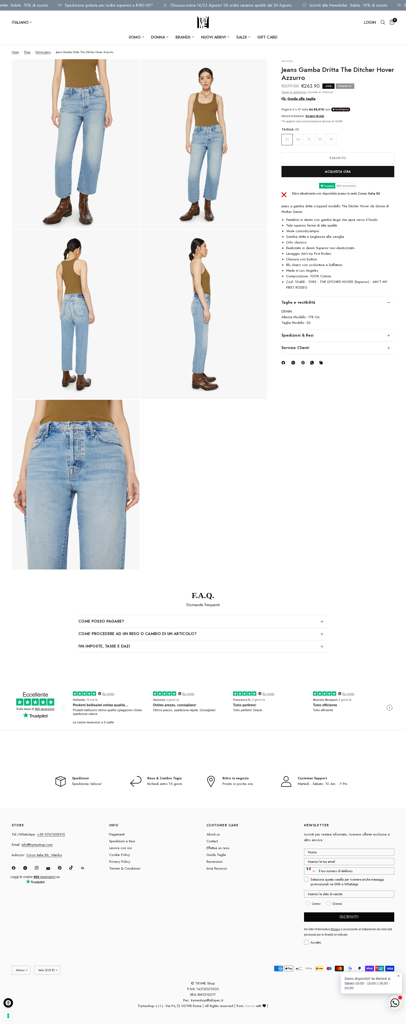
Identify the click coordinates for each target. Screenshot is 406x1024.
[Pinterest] (304, 362)
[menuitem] (136, 37)
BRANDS (183, 37)
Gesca (250, 1005)
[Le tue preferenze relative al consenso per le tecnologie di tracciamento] (8, 1015)
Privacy (335, 929)
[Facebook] (284, 362)
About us (213, 834)
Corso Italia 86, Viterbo (44, 855)
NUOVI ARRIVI (213, 37)
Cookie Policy (119, 854)
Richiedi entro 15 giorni (164, 783)
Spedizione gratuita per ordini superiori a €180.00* (132, 5)
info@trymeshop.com (37, 844)
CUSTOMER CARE (222, 825)
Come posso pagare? (101, 621)
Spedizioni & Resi (297, 335)
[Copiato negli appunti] (322, 362)
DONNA (158, 37)
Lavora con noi (120, 848)
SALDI (241, 37)
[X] (294, 362)
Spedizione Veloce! (87, 783)
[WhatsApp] (313, 362)
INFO (114, 825)
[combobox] (310, 871)
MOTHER (287, 61)
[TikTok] (74, 868)
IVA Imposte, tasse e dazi (104, 646)
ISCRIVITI (349, 917)
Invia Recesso (217, 868)
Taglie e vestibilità (298, 302)
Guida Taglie (216, 854)
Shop (27, 52)
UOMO (135, 37)
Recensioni (215, 861)
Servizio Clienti (295, 347)
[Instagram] (40, 868)
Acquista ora (338, 171)
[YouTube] (51, 868)
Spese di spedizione (293, 92)
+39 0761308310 (51, 834)
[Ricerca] (382, 22)
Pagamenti (117, 834)
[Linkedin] (86, 868)
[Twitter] (28, 868)
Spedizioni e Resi (122, 841)
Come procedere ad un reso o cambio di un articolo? (137, 633)
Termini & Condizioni (124, 868)
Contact (212, 841)
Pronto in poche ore (238, 783)
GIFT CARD (267, 37)
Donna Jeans (43, 52)
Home (15, 52)
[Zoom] (129, 69)
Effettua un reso (218, 848)
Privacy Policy (119, 861)
